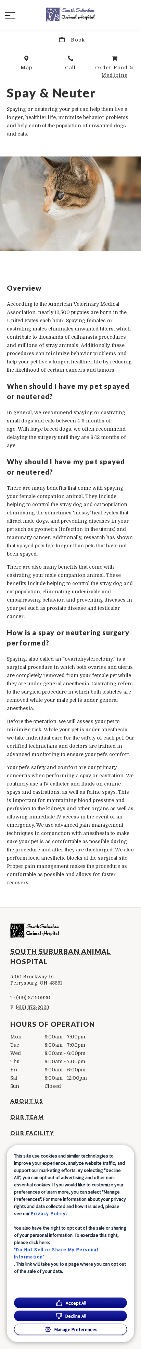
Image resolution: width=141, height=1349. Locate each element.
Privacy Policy (48, 1213)
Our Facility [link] (32, 1133)
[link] (70, 14)
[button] (10, 15)
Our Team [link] (27, 1117)
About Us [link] (26, 1101)
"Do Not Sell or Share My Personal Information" (56, 1253)
